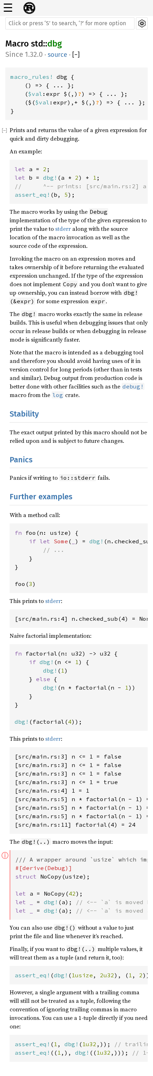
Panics (21, 459)
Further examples (41, 496)
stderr (63, 229)
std (37, 44)
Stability (24, 414)
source (57, 55)
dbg (54, 44)
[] (76, 55)
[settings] (142, 23)
